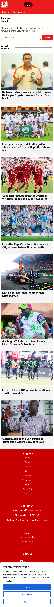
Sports (28, 471)
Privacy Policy (27, 541)
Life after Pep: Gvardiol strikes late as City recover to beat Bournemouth (25, 246)
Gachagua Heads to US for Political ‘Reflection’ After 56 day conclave (23, 440)
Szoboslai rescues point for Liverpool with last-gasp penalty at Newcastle (24, 197)
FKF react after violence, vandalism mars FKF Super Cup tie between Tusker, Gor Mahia (26, 95)
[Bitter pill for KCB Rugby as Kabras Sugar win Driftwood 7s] (27, 386)
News (27, 462)
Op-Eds (27, 484)
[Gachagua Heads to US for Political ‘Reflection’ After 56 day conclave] (27, 435)
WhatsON (27, 489)
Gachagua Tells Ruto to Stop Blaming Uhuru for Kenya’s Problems (24, 343)
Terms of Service (27, 537)
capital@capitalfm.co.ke (30, 510)
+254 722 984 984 (31, 515)
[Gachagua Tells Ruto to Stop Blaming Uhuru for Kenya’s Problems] (27, 337)
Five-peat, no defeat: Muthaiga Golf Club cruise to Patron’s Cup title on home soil (26, 147)
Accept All (27, 587)
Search (47, 37)
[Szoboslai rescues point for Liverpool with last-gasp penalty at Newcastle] (27, 192)
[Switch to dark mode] (28, 4)
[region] (27, 584)
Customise (27, 594)
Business (27, 466)
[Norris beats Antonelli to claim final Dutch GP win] (27, 289)
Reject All (27, 601)
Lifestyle (27, 475)
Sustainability (27, 480)
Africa (27, 457)
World (27, 493)
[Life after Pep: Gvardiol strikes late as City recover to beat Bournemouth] (27, 240)
